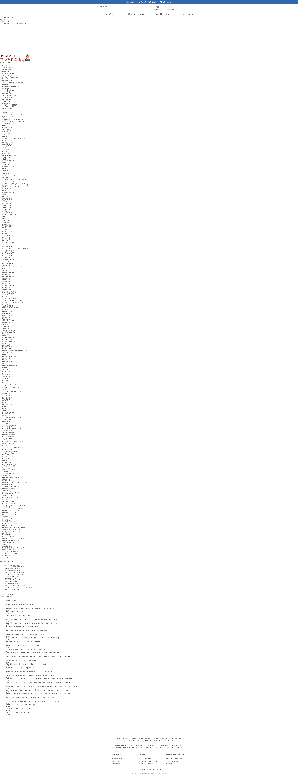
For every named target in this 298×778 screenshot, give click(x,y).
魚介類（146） (6, 345)
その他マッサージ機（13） (10, 142)
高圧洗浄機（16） (7, 81)
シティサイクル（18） (8, 457)
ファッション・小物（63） (10, 291)
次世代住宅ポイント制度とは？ (174, 759)
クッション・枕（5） (8, 243)
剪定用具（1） (6, 287)
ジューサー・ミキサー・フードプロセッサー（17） (17, 114)
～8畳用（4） (6, 174)
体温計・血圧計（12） (8, 166)
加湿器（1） (5, 196)
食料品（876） (6, 324)
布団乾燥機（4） (7, 84)
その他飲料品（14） (8, 421)
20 (11, 720)
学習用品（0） (6, 555)
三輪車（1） (5, 544)
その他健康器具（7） (8, 444)
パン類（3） (5, 386)
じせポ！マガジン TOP (145, 759)
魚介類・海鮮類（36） (8, 349)
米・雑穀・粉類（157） (9, 337)
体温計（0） (5, 170)
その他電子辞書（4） (8, 211)
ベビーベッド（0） (7, 518)
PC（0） (4, 228)
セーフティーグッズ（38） (10, 503)
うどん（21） (6, 369)
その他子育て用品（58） (9, 512)
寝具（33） (5, 233)
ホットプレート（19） (8, 107)
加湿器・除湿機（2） (8, 192)
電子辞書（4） (6, 209)
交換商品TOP (110, 14)
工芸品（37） (6, 304)
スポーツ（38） (6, 440)
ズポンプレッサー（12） (9, 96)
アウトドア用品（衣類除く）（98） (12, 429)
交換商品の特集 (170, 9)
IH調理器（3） (6, 112)
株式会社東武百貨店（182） (13, 569)
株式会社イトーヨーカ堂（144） (14, 574)
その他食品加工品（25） (9, 356)
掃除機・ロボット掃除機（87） (11, 86)
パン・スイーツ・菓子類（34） (11, 384)
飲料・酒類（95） (7, 404)
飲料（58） (5, 416)
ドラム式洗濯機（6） (8, 73)
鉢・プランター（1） (8, 285)
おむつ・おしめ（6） (8, 501)
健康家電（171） (7, 136)
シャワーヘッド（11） (8, 259)
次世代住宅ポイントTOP (7, 17)
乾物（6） (5, 360)
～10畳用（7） (6, 148)
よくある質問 (141, 770)
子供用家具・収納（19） (9, 522)
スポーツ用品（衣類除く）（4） (11, 451)
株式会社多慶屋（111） (12, 582)
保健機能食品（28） (8, 319)
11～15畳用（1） (7, 146)
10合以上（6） (6, 133)
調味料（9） (5, 364)
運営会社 (149, 770)
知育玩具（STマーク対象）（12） (11, 531)
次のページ (17, 720)
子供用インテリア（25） (9, 514)
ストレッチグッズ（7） (9, 449)
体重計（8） (5, 159)
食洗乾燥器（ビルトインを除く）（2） (13, 120)
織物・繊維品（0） (7, 313)
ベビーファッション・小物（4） (11, 553)
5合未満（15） (6, 135)
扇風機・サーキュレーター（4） (11, 187)
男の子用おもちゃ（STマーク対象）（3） (14, 538)
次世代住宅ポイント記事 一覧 (146, 763)
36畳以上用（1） (7, 153)
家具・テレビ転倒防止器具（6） (11, 477)
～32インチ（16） (7, 202)
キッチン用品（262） (8, 250)
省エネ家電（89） (7, 198)
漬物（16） (5, 354)
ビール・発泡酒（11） (8, 412)
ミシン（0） (5, 79)
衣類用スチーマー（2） (9, 94)
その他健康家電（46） (8, 161)
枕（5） (4, 244)
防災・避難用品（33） (8, 473)
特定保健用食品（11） (8, 321)
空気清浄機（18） (7, 144)
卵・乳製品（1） (7, 380)
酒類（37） (5, 406)
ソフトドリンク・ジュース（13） (11, 418)
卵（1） (4, 382)
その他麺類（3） (7, 375)
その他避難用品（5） (8, 494)
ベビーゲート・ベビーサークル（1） (12, 509)
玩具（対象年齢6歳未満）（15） (11, 529)
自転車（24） (6, 455)
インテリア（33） (7, 231)
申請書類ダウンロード (171, 763)
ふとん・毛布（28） (8, 235)
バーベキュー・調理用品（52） (11, 432)
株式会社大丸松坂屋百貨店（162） (15, 567)
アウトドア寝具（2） (8, 436)
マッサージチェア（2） (9, 140)
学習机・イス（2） (7, 525)
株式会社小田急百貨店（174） (14, 571)
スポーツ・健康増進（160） (10, 425)
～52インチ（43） (7, 205)
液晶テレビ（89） (7, 200)
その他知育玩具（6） (8, 535)
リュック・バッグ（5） (9, 438)
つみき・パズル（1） (8, 537)
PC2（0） (5, 230)
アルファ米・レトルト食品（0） (11, 486)
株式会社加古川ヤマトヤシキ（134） (16, 572)
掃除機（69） (6, 88)
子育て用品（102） (7, 499)
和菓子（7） (5, 390)
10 (10, 720)
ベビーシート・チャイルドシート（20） (13, 505)
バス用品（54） (6, 257)
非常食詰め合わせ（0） (9, 485)
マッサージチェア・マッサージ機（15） (13, 138)
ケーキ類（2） (6, 395)
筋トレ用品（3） (7, 445)
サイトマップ (157, 770)
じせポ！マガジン (187, 14)
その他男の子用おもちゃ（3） (11, 540)
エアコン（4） (6, 172)
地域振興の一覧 (4, 21)
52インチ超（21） (7, 203)
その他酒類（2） (7, 414)
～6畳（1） (5, 218)
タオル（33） (6, 261)
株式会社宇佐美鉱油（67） (13, 584)
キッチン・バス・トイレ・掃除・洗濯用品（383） (16, 248)
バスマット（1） (7, 265)
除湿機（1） (5, 194)
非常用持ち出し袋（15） (9, 481)
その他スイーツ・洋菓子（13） (11, 388)
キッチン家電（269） (8, 97)
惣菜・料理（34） (7, 352)
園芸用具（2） (6, 284)
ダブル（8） (5, 241)
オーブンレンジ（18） (8, 123)
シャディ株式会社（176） (12, 565)
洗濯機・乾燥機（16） (8, 69)
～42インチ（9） (7, 207)
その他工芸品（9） (7, 311)
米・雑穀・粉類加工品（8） (10, 341)
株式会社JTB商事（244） (12, 576)
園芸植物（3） (6, 280)
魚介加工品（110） (7, 347)
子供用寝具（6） (7, 516)
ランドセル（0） (7, 557)
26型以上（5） (6, 468)
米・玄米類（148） (7, 339)
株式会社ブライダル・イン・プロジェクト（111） (19, 585)
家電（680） (5, 66)
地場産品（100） (7, 289)
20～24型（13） (7, 458)
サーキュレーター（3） (9, 189)
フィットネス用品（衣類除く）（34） (13, 442)
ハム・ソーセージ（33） (9, 330)
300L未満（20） (7, 103)
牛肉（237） (5, 328)
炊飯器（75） (6, 129)
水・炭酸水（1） (7, 423)
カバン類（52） (6, 297)
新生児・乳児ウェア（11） (10, 550)
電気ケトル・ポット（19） (10, 109)
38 (21, 720)
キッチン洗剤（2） (7, 256)
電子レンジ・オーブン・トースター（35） (14, 122)
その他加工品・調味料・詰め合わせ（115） (14, 351)
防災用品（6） (6, 475)
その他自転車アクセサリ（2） (10, 464)
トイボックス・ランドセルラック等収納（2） (15, 527)
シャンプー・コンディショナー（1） (12, 267)
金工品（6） (5, 310)
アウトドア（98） (7, 427)
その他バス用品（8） (8, 263)
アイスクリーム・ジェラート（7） (12, 391)
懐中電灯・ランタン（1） (9, 496)
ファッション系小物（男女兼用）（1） (13, 302)
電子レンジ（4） (7, 125)
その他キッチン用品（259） (10, 252)
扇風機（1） (5, 190)
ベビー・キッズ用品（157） (10, 498)
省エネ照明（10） (7, 213)
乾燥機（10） (6, 71)
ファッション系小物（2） (9, 298)
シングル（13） (6, 237)
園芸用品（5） (6, 278)
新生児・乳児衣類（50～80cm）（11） (13, 548)
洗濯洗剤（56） (6, 270)
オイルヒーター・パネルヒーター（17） (13, 183)
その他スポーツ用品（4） (9, 453)
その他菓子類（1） (7, 397)
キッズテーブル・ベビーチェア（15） (13, 524)
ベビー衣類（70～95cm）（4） (11, 552)
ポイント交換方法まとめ (161, 14)
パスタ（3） (5, 378)
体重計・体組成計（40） (9, 155)
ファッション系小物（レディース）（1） (13, 300)
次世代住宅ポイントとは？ (136, 14)
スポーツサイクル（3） (9, 466)
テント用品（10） (7, 431)
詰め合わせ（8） (7, 358)
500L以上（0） (6, 101)
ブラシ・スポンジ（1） (9, 254)
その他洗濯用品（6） (8, 272)
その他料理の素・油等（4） (10, 365)
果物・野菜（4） (7, 399)
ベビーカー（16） (7, 507)
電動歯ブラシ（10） (8, 163)
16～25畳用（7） (7, 150)
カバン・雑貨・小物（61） (10, 293)
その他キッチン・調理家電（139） (12, 105)
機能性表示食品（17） (8, 323)
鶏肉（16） (5, 336)
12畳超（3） (5, 222)
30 (13, 720)
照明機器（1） (6, 224)
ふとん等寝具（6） (7, 520)
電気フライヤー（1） (8, 116)
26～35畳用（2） (7, 151)
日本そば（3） (6, 377)
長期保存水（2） (7, 490)
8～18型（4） (6, 460)
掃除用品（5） (6, 274)
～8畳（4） (5, 217)
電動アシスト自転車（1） (9, 470)
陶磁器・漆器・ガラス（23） (10, 308)
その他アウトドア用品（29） (10, 434)
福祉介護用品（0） (7, 471)
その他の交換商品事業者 (12, 589)
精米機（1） (5, 118)
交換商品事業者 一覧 (117, 759)
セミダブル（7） (7, 239)
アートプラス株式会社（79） (13, 580)
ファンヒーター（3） (8, 181)
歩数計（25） (6, 164)
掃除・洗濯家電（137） (9, 68)
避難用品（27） (6, 479)
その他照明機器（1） (8, 226)
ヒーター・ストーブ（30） (10, 176)
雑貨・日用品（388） (8, 246)
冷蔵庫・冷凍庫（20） (8, 99)
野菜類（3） (5, 403)
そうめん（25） (6, 371)
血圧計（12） (6, 168)
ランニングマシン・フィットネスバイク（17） (15, 447)
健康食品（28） (6, 317)
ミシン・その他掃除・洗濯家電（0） (12, 83)
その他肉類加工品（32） (9, 332)
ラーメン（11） (6, 373)
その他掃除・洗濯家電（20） (10, 77)
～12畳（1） (5, 220)
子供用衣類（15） (7, 546)
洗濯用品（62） (6, 269)
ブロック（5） (6, 533)
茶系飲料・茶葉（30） (8, 419)
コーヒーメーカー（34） (9, 110)
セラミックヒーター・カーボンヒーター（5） (15, 185)
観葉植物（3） (6, 282)
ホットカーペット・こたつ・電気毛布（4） (14, 179)
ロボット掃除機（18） (8, 90)
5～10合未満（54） (8, 131)
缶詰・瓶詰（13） (7, 362)
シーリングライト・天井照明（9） (12, 215)
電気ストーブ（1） (7, 177)
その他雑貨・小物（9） (9, 295)
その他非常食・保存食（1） (10, 488)
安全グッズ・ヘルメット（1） (11, 511)
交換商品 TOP (115, 761)
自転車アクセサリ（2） (9, 462)
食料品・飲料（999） (8, 315)
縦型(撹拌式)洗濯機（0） (9, 75)
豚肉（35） (5, 334)
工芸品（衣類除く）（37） (9, 306)
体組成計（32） (6, 157)
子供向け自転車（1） (8, 542)
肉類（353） (5, 326)
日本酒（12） (6, 410)
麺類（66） (5, 367)
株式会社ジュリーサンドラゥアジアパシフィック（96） (21, 587)
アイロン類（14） (7, 92)
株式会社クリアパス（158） (13, 578)
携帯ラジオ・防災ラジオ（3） (11, 492)
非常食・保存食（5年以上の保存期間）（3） (14, 483)
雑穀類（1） (5, 343)
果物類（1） (5, 401)
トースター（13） (7, 127)
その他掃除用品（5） (8, 276)
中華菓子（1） (6, 393)
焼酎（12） (5, 408)
